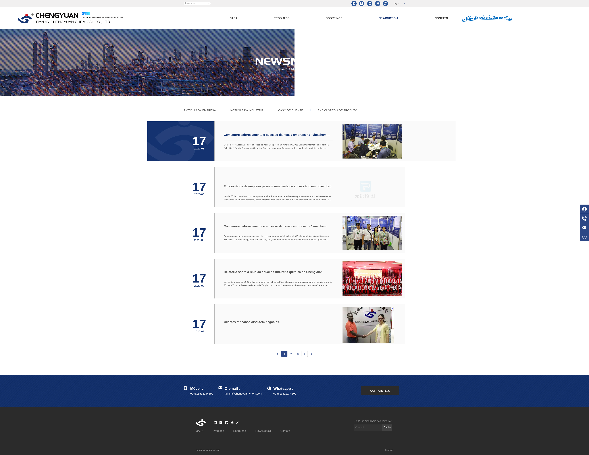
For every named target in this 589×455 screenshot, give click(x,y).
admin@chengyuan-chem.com (243, 393)
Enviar (387, 427)
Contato (441, 18)
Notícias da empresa (200, 110)
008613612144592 (284, 393)
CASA (233, 18)
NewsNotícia (388, 18)
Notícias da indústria (247, 110)
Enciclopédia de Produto (337, 110)
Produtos (281, 18)
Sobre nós (334, 18)
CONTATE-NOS (380, 390)
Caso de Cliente (290, 110)
